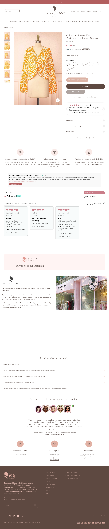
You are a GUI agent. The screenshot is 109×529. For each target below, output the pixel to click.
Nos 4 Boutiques (86, 21)
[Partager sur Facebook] (84, 137)
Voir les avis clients (15, 184)
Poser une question (90, 196)
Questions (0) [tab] (32, 203)
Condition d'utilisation (71, 478)
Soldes (97, 21)
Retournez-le (42, 164)
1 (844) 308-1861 (54, 458)
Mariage (60, 21)
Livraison (48, 481)
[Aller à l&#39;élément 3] (7, 55)
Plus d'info (32, 164)
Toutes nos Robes (24, 21)
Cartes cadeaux (50, 475)
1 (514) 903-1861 (54, 460)
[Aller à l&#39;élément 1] (7, 36)
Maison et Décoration (72, 21)
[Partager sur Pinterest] (89, 137)
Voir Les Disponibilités (88, 74)
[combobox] (11, 11)
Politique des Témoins (71, 472)
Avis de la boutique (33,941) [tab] (21, 203)
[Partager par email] (92, 137)
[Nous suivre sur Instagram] (9, 516)
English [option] (95, 11)
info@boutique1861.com (89, 458)
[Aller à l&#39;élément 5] (7, 74)
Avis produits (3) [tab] (9, 203)
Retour (83, 11)
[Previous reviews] (68, 109)
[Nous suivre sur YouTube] (18, 516)
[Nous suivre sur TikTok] (22, 516)
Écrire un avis (89, 193)
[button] (69, 45)
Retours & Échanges (51, 478)
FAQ (47, 493)
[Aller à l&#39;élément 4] (7, 64)
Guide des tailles (50, 472)
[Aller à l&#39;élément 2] (7, 45)
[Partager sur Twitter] (86, 137)
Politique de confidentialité (72, 475)
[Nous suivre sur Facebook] (5, 516)
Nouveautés (13, 21)
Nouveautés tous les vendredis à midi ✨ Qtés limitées (54, 2)
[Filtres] (89, 203)
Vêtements (36, 21)
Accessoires (45, 21)
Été (53, 21)
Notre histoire (50, 487)
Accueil (6, 27)
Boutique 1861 (70, 41)
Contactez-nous (75, 11)
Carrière (48, 490)
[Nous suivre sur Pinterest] (14, 516)
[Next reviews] (103, 109)
